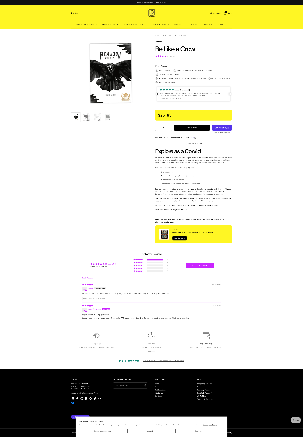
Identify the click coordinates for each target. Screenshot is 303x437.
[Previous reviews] (157, 94)
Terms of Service (205, 399)
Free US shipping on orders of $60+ (151, 2)
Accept (150, 431)
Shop (157, 384)
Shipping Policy (204, 384)
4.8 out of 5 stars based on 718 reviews (163, 361)
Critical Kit (161, 42)
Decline (198, 431)
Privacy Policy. (210, 425)
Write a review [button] (199, 265)
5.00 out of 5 (109, 264)
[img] (87, 285)
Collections (160, 390)
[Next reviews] (230, 94)
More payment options (222, 132)
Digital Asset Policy (206, 393)
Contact (158, 396)
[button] (76, 13)
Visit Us (159, 393)
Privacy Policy (204, 390)
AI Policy (201, 396)
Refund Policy (203, 387)
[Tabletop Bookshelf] (151, 13)
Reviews (158, 387)
